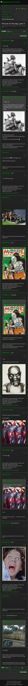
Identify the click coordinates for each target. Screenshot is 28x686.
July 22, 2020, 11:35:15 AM (7, 175)
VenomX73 (5, 152)
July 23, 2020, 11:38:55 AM (7, 199)
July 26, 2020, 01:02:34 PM (7, 617)
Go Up (2, 667)
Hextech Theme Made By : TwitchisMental (14, 684)
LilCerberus (5, 91)
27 (21, 31)
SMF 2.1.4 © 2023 (10, 682)
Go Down (3, 31)
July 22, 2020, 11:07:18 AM (7, 43)
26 (18, 31)
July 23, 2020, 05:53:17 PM (7, 412)
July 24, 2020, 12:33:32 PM (7, 544)
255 (9, 33)
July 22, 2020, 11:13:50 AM (7, 93)
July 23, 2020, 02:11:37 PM (7, 355)
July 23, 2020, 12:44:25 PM (7, 245)
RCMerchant (6, 40)
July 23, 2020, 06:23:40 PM (7, 452)
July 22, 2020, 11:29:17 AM (7, 154)
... (16, 31)
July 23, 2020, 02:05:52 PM (7, 297)
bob (3, 615)
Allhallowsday (6, 474)
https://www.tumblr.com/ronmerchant (10, 86)
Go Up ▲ (19, 681)
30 (5, 33)
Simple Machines (17, 682)
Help (8, 681)
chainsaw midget (7, 410)
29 (2, 33)
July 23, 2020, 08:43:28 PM (7, 476)
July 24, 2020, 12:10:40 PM (7, 525)
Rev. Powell (5, 523)
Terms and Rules (13, 681)
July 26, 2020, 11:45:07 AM (7, 598)
